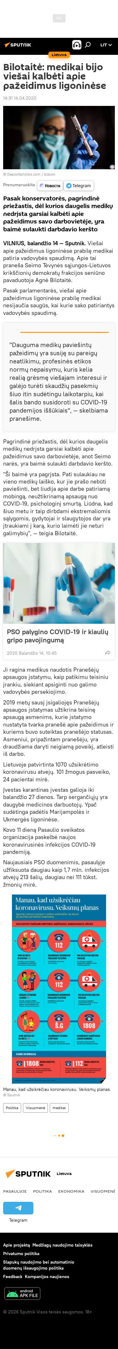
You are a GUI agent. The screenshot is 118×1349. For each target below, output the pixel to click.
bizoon (49, 174)
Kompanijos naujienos (47, 1276)
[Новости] (50, 185)
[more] (107, 652)
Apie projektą (16, 1245)
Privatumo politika (21, 1253)
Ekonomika (71, 1191)
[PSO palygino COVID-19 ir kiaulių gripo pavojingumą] (59, 583)
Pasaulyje (15, 1191)
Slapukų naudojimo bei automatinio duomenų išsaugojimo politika (38, 1265)
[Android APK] (22, 1294)
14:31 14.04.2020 (20, 98)
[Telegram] (78, 185)
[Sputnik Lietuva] (19, 47)
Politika (12, 1107)
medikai (59, 1107)
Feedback (12, 1276)
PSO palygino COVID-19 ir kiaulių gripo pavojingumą (57, 636)
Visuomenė (35, 1107)
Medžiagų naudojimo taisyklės (62, 1245)
